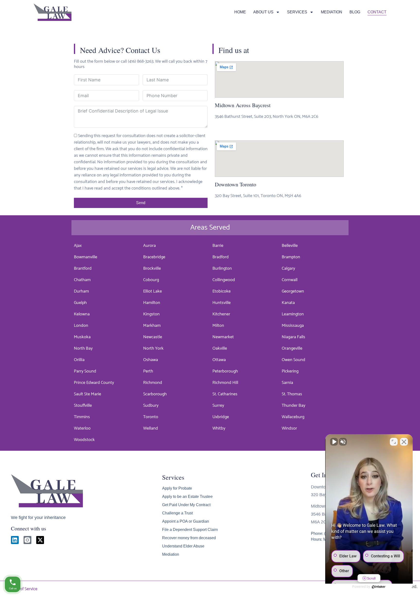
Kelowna (82, 314)
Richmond (152, 382)
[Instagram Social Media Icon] (27, 540)
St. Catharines (224, 394)
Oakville (219, 348)
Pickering (290, 371)
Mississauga (293, 325)
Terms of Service (22, 589)
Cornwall (290, 280)
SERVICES (297, 12)
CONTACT (377, 12)
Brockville (152, 268)
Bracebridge (154, 257)
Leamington (293, 314)
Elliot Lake (152, 291)
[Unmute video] (334, 442)
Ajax (78, 245)
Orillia (79, 359)
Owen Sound (293, 359)
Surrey (218, 405)
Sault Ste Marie (87, 394)
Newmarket (223, 337)
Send (140, 203)
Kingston (151, 314)
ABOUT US (263, 12)
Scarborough (155, 394)
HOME (240, 12)
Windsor (289, 428)
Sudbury (150, 405)
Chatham (82, 280)
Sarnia (287, 382)
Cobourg (151, 280)
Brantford (83, 268)
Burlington (222, 268)
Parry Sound (85, 371)
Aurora (149, 245)
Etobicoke (221, 291)
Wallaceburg (293, 417)
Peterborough (225, 371)
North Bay (83, 348)
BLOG (355, 12)
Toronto (150, 417)
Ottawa (219, 359)
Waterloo (82, 428)
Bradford (220, 257)
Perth (148, 371)
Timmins (82, 417)
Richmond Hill (225, 382)
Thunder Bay (293, 405)
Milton (218, 325)
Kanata (288, 302)
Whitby (218, 428)
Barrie (217, 245)
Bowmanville (85, 257)
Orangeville (292, 348)
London (81, 325)
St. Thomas (292, 394)
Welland (150, 428)
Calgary (288, 268)
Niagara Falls (293, 337)
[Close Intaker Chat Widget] (404, 442)
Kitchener (221, 314)
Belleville (290, 245)
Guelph (80, 302)
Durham (81, 291)
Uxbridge (220, 417)
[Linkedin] (15, 540)
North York (153, 348)
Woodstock (84, 439)
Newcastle (152, 337)
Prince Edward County (94, 382)
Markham (152, 325)
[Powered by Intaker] (378, 586)
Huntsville (221, 302)
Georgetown (293, 291)
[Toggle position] (394, 442)
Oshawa (150, 359)
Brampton (291, 257)
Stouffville (83, 405)
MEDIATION (331, 12)
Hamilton (151, 302)
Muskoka (82, 337)
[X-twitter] (40, 540)
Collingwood (223, 280)
